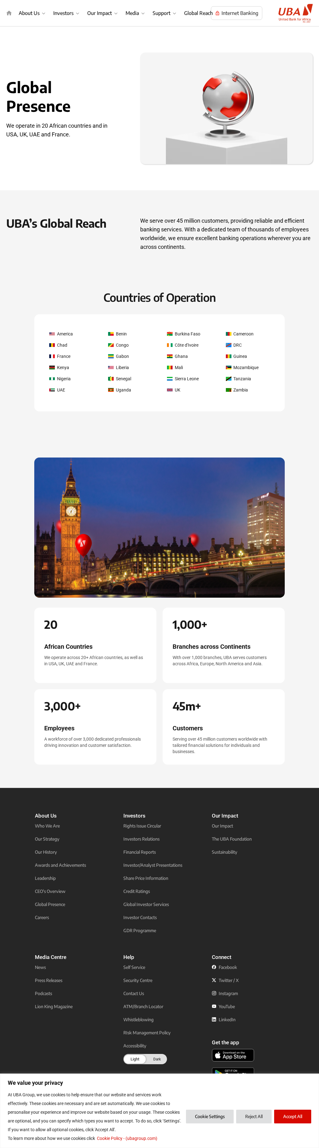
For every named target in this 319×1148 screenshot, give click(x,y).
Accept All (292, 1116)
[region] (159, 1111)
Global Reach (198, 13)
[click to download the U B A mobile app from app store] (233, 1055)
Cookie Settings (210, 1116)
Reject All (254, 1116)
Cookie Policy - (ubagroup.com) (127, 1138)
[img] (9, 13)
